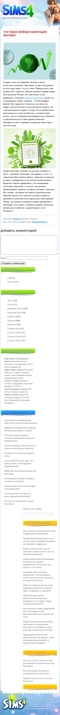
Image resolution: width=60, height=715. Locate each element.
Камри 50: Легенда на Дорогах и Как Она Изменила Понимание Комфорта (17, 398)
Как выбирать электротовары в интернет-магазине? (19, 480)
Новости (11, 316)
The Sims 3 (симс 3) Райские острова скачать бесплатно (36, 672)
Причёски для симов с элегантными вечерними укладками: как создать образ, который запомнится (37, 599)
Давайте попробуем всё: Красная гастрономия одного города (20, 429)
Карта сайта (13, 281)
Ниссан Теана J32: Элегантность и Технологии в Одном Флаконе (20, 447)
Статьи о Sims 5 (14, 340)
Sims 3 (10, 300)
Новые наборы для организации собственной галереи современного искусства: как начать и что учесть (38, 563)
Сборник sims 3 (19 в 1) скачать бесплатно (37, 679)
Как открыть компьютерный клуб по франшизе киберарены (39, 532)
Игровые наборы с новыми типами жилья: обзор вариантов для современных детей (18, 373)
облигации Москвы (34, 97)
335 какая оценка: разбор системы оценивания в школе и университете (19, 438)
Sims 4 (10, 304)
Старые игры (13, 328)
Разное (10, 324)
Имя (3, 258)
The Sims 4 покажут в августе (17, 390)
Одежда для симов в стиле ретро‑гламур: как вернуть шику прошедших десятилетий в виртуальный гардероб (38, 638)
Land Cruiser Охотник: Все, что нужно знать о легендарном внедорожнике (18, 463)
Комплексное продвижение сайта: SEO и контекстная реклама (20, 421)
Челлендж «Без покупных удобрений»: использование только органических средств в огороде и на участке (38, 576)
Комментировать (39, 222)
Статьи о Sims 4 (14, 336)
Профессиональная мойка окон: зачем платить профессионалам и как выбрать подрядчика (39, 541)
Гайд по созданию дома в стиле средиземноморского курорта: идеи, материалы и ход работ (38, 588)
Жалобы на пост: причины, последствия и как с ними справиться (18, 364)
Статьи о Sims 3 (14, 332)
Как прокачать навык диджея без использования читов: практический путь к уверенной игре (39, 612)
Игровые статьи (15, 308)
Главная (11, 277)
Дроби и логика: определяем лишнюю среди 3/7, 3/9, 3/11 (18, 383)
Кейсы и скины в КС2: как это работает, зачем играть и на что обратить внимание (38, 551)
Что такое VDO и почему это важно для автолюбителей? (17, 495)
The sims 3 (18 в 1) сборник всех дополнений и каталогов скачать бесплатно (39, 663)
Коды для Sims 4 (14, 312)
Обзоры (16, 219)
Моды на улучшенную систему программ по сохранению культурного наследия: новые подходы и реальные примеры (38, 625)
